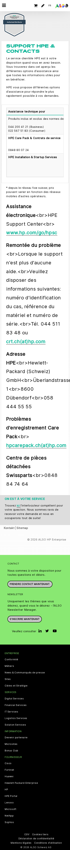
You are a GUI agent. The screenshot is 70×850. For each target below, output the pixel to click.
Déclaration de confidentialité (36, 838)
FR (49, 5)
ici (19, 505)
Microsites (11, 744)
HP (6, 789)
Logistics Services (16, 718)
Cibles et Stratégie (16, 685)
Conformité (11, 659)
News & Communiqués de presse (25, 672)
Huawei (9, 776)
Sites (8, 679)
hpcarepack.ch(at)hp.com (36, 445)
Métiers (9, 666)
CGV (26, 834)
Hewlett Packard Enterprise (21, 783)
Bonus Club (11, 750)
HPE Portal (11, 796)
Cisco (8, 763)
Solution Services (15, 725)
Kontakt (9, 528)
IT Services (11, 711)
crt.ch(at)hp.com (26, 341)
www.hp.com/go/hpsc (31, 232)
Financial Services (16, 705)
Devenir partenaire (16, 737)
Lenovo (9, 802)
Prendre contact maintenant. (30, 584)
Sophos (9, 822)
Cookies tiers (40, 834)
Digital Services (14, 698)
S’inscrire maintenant (25, 619)
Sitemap (22, 528)
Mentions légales (21, 842)
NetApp (9, 815)
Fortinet (9, 770)
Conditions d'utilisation (48, 842)
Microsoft (10, 809)
